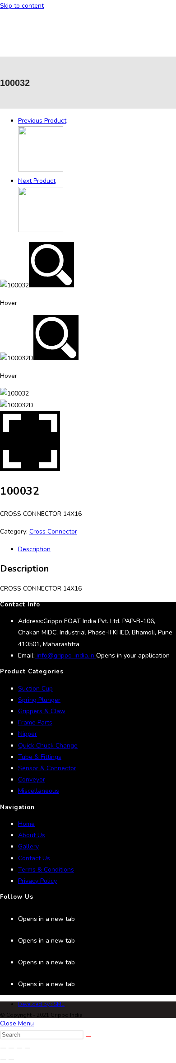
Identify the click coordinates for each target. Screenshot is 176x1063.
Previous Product (42, 120)
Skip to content (22, 5)
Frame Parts (35, 722)
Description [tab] (34, 549)
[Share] (19, 1048)
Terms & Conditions (46, 869)
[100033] (40, 230)
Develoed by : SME (41, 1004)
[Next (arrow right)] (11, 1059)
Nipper (27, 733)
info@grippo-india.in (65, 655)
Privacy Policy (37, 881)
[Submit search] (88, 1037)
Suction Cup (35, 688)
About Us (31, 835)
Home (26, 824)
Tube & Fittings (39, 757)
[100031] (40, 169)
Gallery (28, 846)
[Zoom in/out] (3, 1048)
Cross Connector (53, 531)
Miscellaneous (38, 791)
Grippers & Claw (41, 711)
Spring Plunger (39, 700)
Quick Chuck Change (48, 745)
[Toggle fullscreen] (11, 1048)
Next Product (37, 180)
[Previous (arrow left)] (3, 1059)
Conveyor (31, 779)
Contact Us (34, 858)
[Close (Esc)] (27, 1048)
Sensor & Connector (47, 768)
